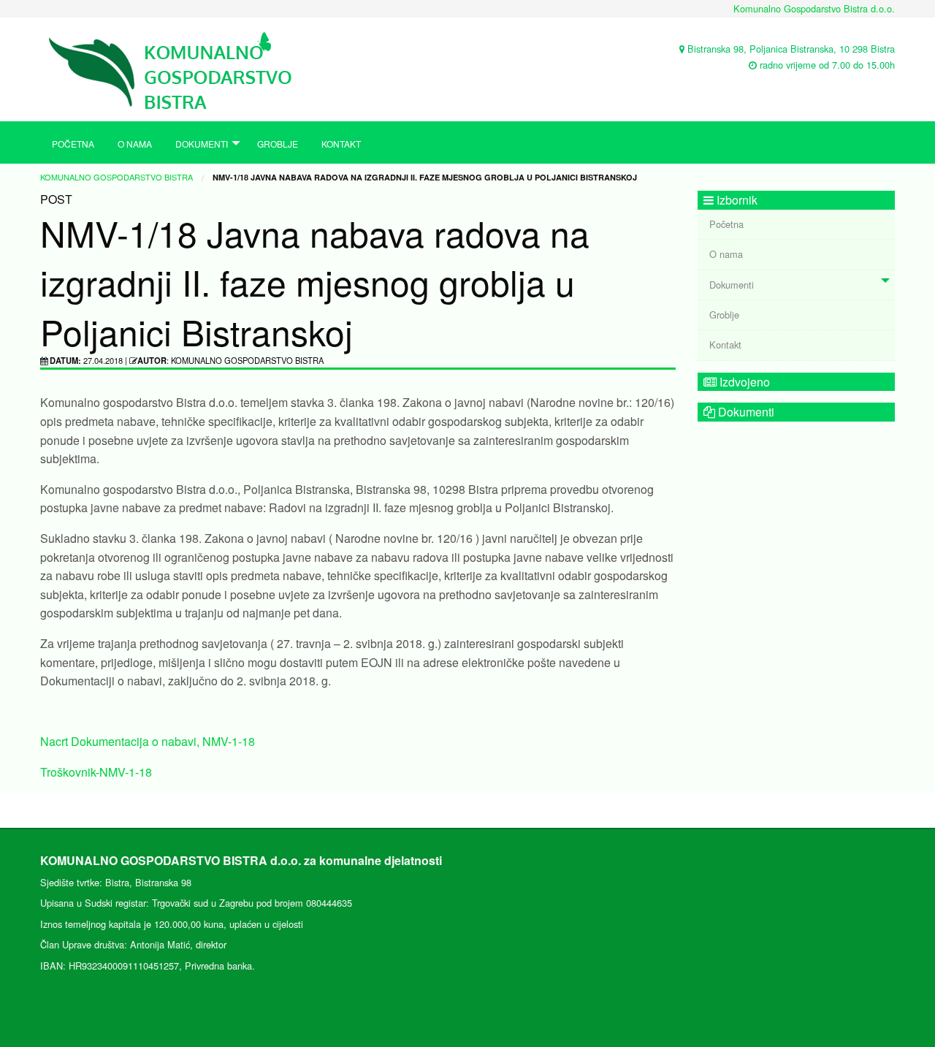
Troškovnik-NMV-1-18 (96, 772)
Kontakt (341, 143)
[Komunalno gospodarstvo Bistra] (178, 67)
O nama (135, 143)
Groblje (277, 143)
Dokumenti (201, 143)
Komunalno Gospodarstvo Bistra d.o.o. (814, 8)
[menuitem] (73, 142)
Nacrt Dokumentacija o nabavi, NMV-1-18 (147, 741)
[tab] (796, 285)
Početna (73, 143)
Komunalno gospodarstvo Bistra (116, 177)
